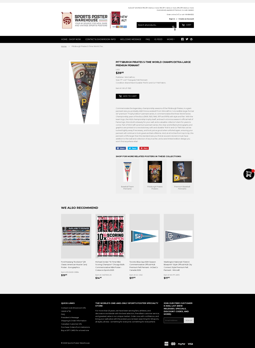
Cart (188, 25)
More (170, 39)
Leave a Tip (66, 311)
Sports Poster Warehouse (78, 343)
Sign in (172, 19)
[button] (157, 30)
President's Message (70, 317)
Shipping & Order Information (73, 321)
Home (64, 46)
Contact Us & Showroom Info (73, 308)
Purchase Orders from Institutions (75, 327)
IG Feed (158, 39)
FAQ (148, 39)
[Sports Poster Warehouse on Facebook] (182, 39)
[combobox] (157, 25)
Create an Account (186, 19)
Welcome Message (130, 39)
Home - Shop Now (71, 39)
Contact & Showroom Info (100, 39)
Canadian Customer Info (71, 324)
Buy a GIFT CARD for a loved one (75, 330)
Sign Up (189, 320)
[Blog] (191, 39)
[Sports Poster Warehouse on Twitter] (187, 39)
